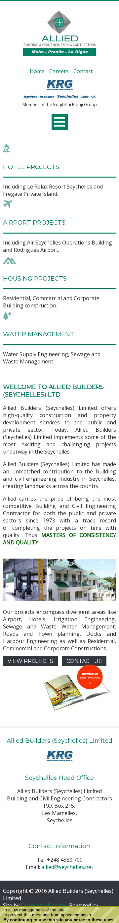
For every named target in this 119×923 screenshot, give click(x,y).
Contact (83, 71)
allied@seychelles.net (67, 867)
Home (37, 71)
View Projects (30, 661)
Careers (59, 71)
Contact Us (84, 661)
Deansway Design (43, 905)
